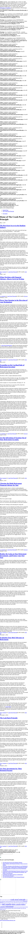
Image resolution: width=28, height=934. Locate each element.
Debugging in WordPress (5, 7)
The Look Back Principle (9, 718)
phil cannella (6, 904)
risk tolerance (9, 908)
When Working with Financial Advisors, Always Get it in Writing (12, 278)
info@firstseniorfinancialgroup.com (7, 920)
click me (25, 296)
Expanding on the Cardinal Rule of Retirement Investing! (12, 366)
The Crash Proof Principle (8, 211)
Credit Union (18, 901)
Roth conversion (14, 908)
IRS (16, 902)
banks (6, 899)
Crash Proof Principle (12, 271)
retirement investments (3, 908)
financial (21, 901)
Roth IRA (18, 908)
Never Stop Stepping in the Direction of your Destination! (15, 866)
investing (12, 902)
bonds (8, 899)
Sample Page (5, 210)
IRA (14, 902)
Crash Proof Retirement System (10, 901)
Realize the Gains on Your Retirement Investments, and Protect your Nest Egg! (13, 555)
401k (1, 899)
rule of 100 (22, 908)
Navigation (5, 213)
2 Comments (2, 296)
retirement (9, 906)
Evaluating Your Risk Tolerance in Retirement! (13, 874)
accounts (3, 899)
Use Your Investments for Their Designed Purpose (11, 769)
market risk (23, 902)
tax (5, 909)
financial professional (7, 902)
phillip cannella (16, 904)
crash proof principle (17, 899)
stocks (3, 909)
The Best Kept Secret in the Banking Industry (12, 862)
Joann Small (19, 902)
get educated (8, 706)
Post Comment (3, 271)
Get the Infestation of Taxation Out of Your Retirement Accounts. (13, 438)
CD (9, 899)
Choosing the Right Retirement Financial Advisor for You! (11, 484)
